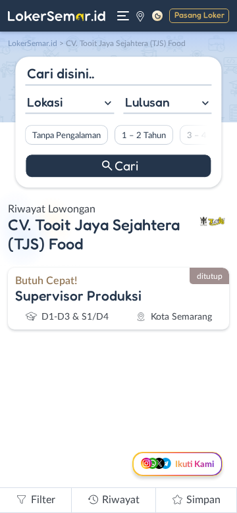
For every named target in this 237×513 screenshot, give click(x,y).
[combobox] (69, 103)
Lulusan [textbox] (147, 102)
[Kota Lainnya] (140, 15)
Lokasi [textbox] (45, 102)
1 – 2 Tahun (144, 135)
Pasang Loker (199, 15)
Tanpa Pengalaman (66, 135)
